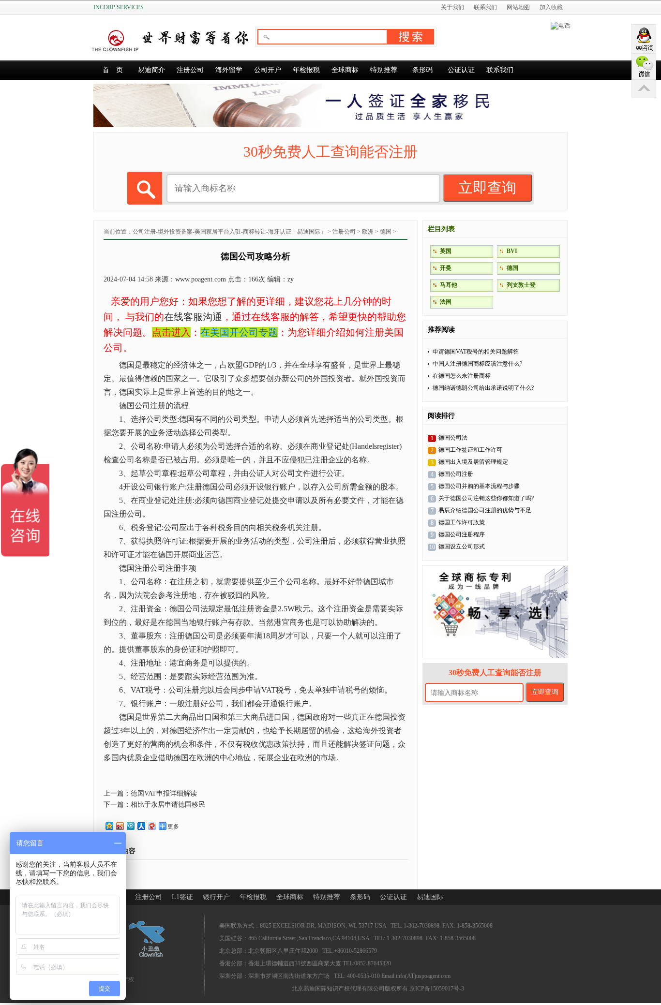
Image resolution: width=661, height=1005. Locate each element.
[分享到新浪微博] (119, 826)
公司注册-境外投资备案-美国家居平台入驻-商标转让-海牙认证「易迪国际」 (229, 231)
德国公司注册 (455, 474)
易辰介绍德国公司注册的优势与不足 (484, 510)
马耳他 (448, 284)
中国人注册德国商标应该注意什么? (477, 363)
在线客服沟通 (193, 316)
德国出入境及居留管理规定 (473, 461)
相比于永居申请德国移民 (168, 804)
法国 (445, 301)
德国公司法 (452, 437)
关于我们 (452, 7)
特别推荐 (383, 70)
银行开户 (216, 897)
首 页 (113, 70)
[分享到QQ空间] (109, 826)
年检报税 (306, 70)
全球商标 (345, 70)
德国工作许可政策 (461, 522)
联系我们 (485, 7)
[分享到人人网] (140, 826)
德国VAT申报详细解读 (164, 793)
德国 (385, 231)
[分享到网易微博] (151, 826)
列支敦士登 (521, 284)
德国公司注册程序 (461, 534)
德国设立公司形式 (461, 546)
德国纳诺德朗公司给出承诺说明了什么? (483, 387)
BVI (512, 251)
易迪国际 (430, 897)
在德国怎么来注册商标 (462, 375)
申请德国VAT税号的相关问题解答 (476, 351)
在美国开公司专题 (239, 332)
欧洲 (368, 231)
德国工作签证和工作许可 (470, 449)
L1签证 (182, 897)
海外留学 (228, 70)
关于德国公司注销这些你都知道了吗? (486, 498)
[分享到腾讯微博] (130, 826)
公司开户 (267, 70)
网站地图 (518, 7)
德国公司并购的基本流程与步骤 (479, 486)
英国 (445, 251)
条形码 (422, 70)
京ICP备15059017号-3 (436, 988)
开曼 (445, 268)
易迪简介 (151, 70)
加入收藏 (551, 7)
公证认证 (461, 70)
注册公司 (190, 70)
